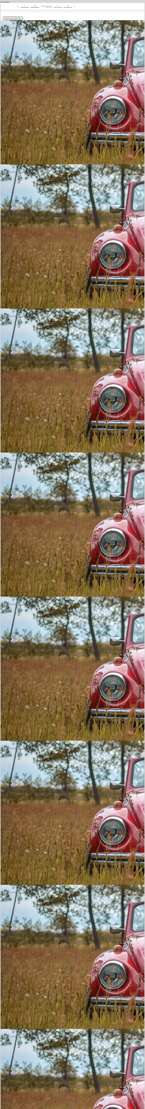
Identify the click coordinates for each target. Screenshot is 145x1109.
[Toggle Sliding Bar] (74, 6)
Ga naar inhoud (5, 2)
